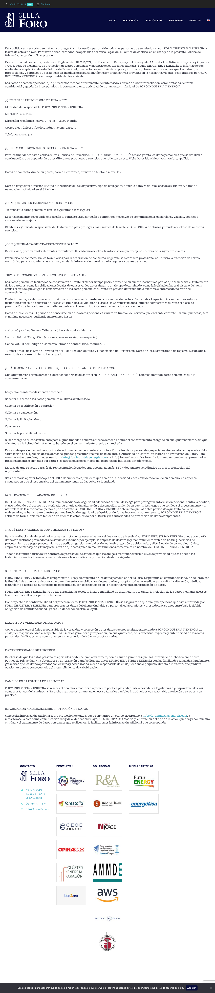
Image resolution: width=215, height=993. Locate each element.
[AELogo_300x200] (107, 933)
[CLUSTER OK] (71, 864)
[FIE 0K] (71, 772)
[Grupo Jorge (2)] (107, 818)
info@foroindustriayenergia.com (84, 457)
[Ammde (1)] (107, 864)
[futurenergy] (143, 772)
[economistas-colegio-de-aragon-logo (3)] (107, 795)
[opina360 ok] (71, 841)
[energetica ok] (143, 795)
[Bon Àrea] (71, 887)
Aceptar (191, 987)
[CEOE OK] (71, 818)
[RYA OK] (107, 772)
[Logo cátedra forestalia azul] (107, 841)
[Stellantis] (107, 910)
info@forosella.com (37, 809)
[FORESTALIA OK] (71, 795)
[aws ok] (107, 887)
